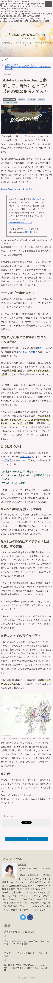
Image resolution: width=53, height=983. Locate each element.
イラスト (42, 99)
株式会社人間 (43, 348)
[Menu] (48, 4)
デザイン (22, 99)
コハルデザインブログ (10, 65)
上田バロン (25, 456)
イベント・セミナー (10, 102)
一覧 (26, 839)
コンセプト (31, 99)
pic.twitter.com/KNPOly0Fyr (20, 223)
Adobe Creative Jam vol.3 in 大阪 (17, 189)
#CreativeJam (38, 199)
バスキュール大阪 (26, 352)
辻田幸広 (7, 460)
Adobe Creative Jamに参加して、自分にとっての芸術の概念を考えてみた (28, 68)
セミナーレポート (31, 65)
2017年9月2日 (31, 232)
